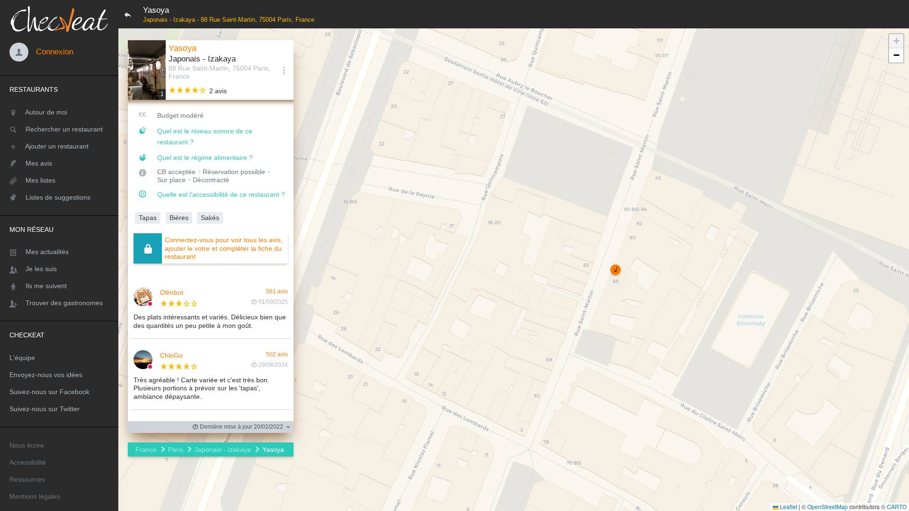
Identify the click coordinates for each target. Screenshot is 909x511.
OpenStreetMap (827, 506)
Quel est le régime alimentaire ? (205, 157)
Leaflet (787, 506)
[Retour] (127, 14)
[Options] (284, 70)
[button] (615, 269)
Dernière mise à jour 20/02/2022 (240, 427)
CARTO (897, 506)
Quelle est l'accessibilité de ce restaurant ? (221, 194)
